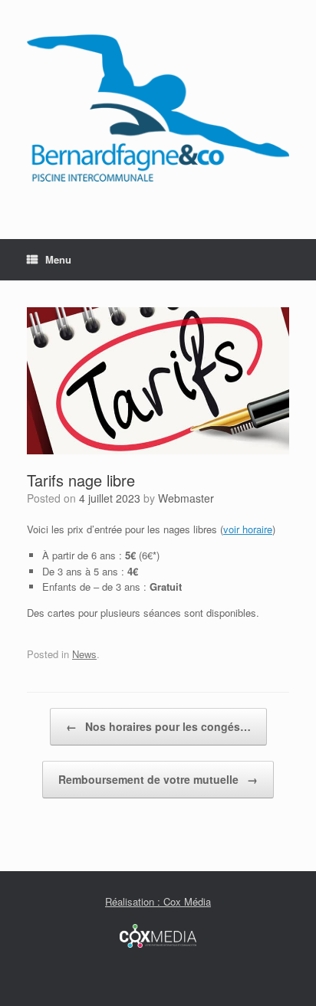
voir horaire (247, 529)
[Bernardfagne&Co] (158, 108)
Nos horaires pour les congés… (158, 726)
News (84, 654)
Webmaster (186, 498)
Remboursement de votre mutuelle (158, 779)
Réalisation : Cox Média (158, 901)
